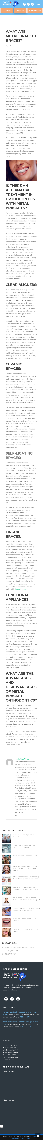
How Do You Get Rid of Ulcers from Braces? (26, 930)
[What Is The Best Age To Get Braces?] (6, 838)
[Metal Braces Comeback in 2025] (6, 859)
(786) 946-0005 (25, 1027)
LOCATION (7, 10)
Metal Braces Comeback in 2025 (25, 856)
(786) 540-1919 (25, 1017)
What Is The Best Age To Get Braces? (23, 836)
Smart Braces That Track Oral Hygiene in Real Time (24, 846)
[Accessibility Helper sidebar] (1, 1126)
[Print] (12, 45)
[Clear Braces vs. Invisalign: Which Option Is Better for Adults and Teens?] (6, 869)
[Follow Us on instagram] (12, 999)
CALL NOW (20, 10)
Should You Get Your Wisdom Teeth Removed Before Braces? (26, 909)
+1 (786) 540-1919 (11, 951)
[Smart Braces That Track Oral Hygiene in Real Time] (6, 848)
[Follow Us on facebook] (6, 999)
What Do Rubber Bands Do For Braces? (24, 920)
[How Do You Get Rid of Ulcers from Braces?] (6, 932)
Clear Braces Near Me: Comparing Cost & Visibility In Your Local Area (26, 878)
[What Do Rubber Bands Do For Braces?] (6, 922)
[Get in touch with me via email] (16, 816)
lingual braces (20, 589)
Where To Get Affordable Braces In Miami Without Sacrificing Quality (26, 888)
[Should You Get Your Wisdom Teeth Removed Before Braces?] (6, 911)
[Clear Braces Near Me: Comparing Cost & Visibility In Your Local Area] (6, 880)
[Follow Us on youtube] (18, 999)
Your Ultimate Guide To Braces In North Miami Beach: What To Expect (26, 899)
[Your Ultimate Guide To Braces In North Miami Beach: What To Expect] (6, 901)
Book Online (35, 10)
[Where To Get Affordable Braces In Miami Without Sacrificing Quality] (6, 890)
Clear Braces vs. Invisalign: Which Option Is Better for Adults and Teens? (25, 868)
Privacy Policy (26, 1138)
